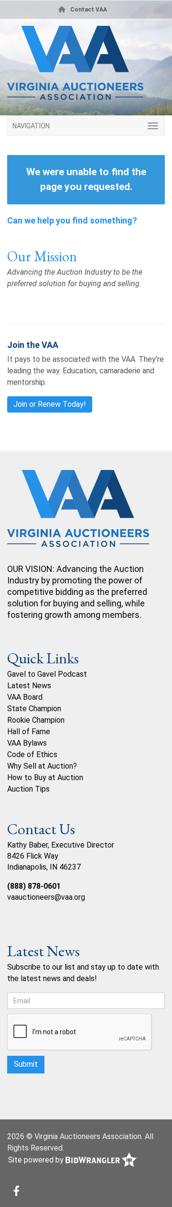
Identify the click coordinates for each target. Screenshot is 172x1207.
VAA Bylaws (27, 743)
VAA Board (25, 697)
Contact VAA (88, 9)
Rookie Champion (35, 720)
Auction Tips (28, 788)
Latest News (29, 685)
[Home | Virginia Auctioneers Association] (86, 66)
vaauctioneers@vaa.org (46, 897)
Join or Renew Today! (49, 404)
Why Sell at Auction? (42, 766)
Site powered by (36, 1159)
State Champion (34, 708)
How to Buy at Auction (45, 777)
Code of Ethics (32, 754)
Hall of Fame (28, 731)
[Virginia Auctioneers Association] (78, 516)
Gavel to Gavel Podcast (47, 674)
